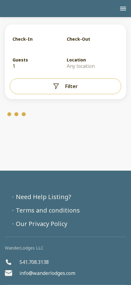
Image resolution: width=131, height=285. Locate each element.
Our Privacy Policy (41, 224)
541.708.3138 (34, 262)
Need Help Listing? (43, 197)
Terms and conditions (48, 210)
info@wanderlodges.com (47, 273)
